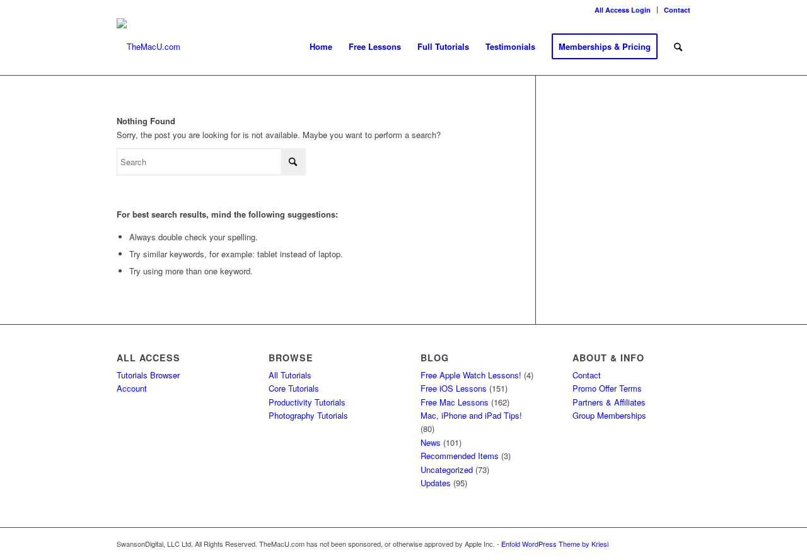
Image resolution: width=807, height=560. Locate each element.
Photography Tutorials (308, 415)
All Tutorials (290, 375)
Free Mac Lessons (455, 402)
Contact (677, 10)
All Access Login (623, 10)
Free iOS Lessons (454, 388)
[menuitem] (623, 9)
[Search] (678, 46)
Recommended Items (460, 456)
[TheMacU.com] (148, 46)
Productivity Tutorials (307, 402)
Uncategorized (447, 469)
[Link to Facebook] (680, 543)
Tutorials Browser (148, 375)
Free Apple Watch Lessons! (471, 375)
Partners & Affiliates (609, 402)
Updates (436, 483)
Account (132, 388)
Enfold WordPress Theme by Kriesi (554, 544)
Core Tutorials (294, 388)
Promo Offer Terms (607, 388)
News (431, 442)
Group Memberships (609, 415)
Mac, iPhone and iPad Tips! (471, 415)
